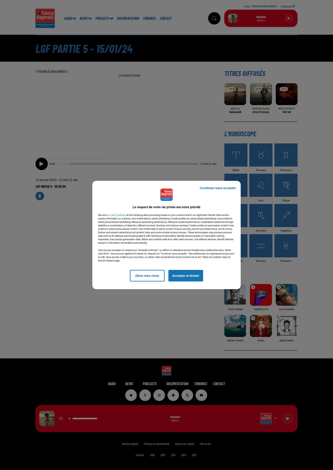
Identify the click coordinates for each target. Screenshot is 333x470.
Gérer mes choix (147, 275)
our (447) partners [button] (116, 214)
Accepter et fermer (185, 275)
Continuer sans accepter (218, 188)
